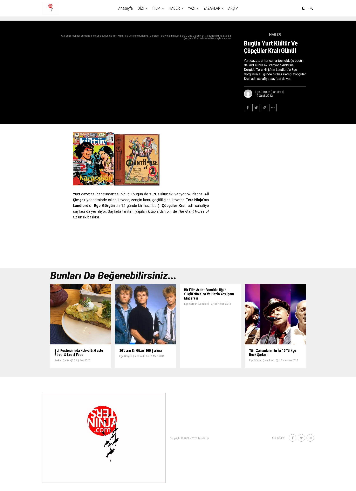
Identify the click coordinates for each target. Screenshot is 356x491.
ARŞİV (233, 8)
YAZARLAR (211, 8)
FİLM (156, 8)
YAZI (191, 8)
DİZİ (141, 8)
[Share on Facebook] (247, 107)
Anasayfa (125, 8)
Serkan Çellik (61, 360)
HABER (174, 8)
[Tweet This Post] (256, 107)
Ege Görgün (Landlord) (269, 91)
